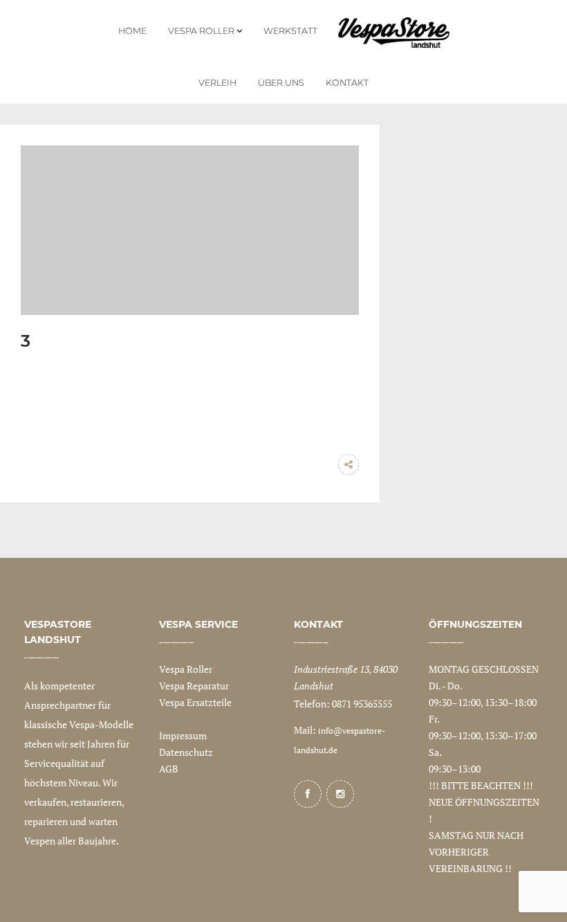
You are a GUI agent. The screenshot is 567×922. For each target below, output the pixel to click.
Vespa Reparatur (194, 685)
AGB (168, 768)
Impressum (183, 735)
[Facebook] (308, 794)
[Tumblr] (320, 464)
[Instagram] (340, 794)
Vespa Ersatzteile (195, 702)
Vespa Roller (185, 669)
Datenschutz (186, 752)
